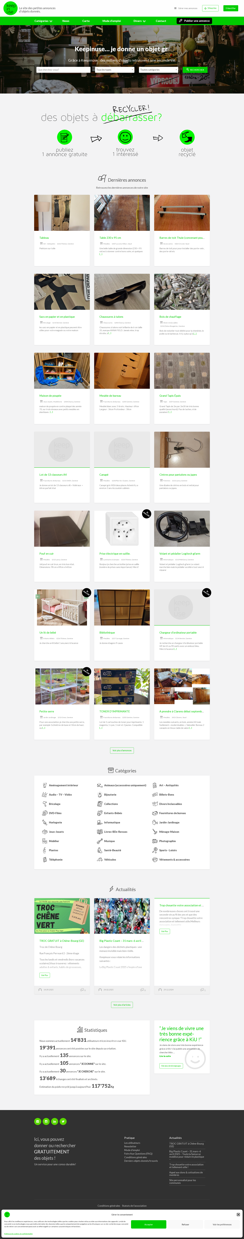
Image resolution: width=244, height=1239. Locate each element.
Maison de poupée (50, 395)
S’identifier (231, 8)
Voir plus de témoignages (171, 1066)
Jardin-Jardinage (49, 717)
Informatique (168, 560)
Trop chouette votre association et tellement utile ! (190, 905)
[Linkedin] (55, 1121)
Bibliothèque (107, 632)
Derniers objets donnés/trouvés (141, 1161)
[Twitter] (64, 1121)
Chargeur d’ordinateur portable (178, 632)
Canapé (103, 474)
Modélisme (57, 402)
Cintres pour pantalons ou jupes (178, 474)
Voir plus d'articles (122, 1005)
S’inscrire (212, 8)
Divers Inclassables (170, 323)
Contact (161, 20)
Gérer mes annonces (187, 8)
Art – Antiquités (49, 244)
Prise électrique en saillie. (114, 553)
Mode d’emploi (112, 20)
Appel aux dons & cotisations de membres (186, 1174)
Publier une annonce (197, 20)
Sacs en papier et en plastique (57, 316)
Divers (138, 20)
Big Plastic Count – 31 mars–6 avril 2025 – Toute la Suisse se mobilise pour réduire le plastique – (186, 1155)
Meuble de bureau (110, 395)
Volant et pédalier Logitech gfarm (179, 553)
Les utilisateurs (132, 1143)
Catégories (41, 20)
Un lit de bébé (47, 632)
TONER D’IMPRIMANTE (114, 711)
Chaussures (108, 323)
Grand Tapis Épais (170, 395)
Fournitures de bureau (111, 402)
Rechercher (197, 70)
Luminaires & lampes (111, 560)
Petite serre (46, 711)
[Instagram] (47, 1121)
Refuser (185, 1224)
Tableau (44, 237)
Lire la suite (165, 1056)
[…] (100, 254)
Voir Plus (45, 976)
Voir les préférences (222, 1224)
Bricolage (47, 323)
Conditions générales (135, 1157)
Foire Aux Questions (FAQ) (138, 1153)
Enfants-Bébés (49, 638)
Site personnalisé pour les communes (182, 1181)
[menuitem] (186, 8)
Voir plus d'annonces (122, 750)
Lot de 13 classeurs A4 (53, 474)
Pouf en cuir (46, 553)
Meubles (106, 244)
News (65, 20)
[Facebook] (38, 1121)
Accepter (148, 1224)
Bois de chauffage (170, 316)
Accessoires (168, 244)
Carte (86, 20)
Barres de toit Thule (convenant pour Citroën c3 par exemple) (196, 237)
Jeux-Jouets (48, 402)
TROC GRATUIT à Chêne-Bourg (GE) (61, 940)
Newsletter (130, 1146)
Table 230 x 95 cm (110, 237)
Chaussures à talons (111, 316)
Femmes (166, 481)
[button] (238, 1214)
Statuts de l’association (134, 1205)
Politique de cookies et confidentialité (18, 1234)
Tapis (165, 402)
